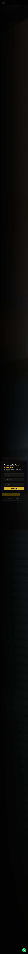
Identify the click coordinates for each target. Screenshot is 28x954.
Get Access (14, 488)
